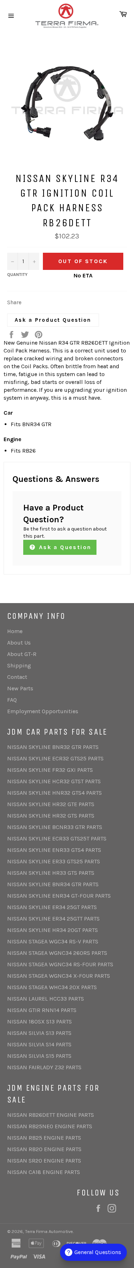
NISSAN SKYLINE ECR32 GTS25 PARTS (55, 758)
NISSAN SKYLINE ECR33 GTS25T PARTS (56, 838)
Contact (17, 677)
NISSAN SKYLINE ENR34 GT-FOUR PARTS (59, 895)
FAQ (12, 699)
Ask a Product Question (53, 320)
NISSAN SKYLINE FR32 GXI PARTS (50, 769)
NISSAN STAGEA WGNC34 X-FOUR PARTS (58, 975)
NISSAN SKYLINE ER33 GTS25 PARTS (53, 861)
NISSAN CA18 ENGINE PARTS (43, 1172)
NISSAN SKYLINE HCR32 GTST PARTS (54, 781)
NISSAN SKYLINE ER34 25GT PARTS (52, 907)
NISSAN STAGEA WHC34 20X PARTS (52, 987)
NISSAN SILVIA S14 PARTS (39, 1044)
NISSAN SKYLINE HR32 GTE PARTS (50, 804)
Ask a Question (63, 547)
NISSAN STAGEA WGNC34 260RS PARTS (57, 952)
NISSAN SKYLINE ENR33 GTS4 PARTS (54, 850)
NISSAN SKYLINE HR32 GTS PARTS (50, 815)
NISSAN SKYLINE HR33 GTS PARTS (50, 872)
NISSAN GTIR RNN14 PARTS (41, 1010)
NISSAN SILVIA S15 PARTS (39, 1055)
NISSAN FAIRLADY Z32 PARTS (44, 1067)
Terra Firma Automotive (49, 1231)
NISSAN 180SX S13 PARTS (39, 1021)
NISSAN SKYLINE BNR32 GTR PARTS (53, 747)
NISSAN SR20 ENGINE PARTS (44, 1160)
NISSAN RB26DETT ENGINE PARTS (50, 1114)
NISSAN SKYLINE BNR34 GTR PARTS (53, 884)
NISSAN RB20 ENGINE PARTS (44, 1149)
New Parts (20, 688)
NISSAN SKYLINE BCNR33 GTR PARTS (54, 827)
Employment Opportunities (42, 711)
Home (15, 631)
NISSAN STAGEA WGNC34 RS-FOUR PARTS (60, 964)
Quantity (17, 274)
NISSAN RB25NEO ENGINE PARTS (49, 1126)
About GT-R (21, 654)
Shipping (19, 665)
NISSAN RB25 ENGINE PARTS (44, 1137)
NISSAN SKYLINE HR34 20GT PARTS (52, 930)
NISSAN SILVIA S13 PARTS (39, 1033)
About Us (19, 642)
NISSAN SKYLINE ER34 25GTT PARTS (53, 918)
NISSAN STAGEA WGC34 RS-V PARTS (52, 941)
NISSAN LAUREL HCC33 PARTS (45, 998)
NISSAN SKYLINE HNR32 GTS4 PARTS (54, 792)
